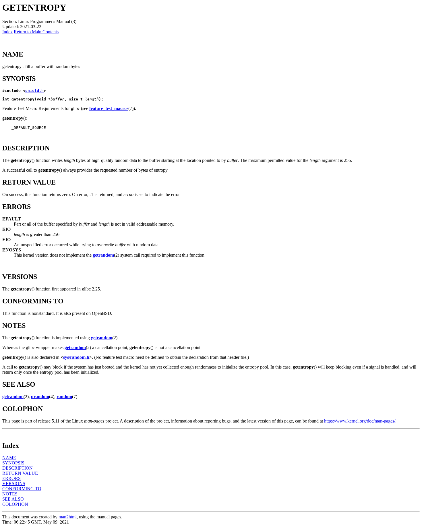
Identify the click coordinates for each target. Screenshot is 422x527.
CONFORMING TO (21, 488)
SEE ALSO (13, 499)
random (64, 396)
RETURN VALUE (20, 473)
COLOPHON (15, 504)
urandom (40, 396)
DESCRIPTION (17, 468)
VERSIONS (13, 483)
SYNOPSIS (13, 462)
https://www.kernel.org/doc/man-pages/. (360, 420)
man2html (68, 516)
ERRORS (11, 478)
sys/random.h (76, 357)
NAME (9, 457)
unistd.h (34, 90)
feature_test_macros (108, 108)
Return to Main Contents (36, 31)
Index (7, 31)
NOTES (10, 493)
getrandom (103, 255)
